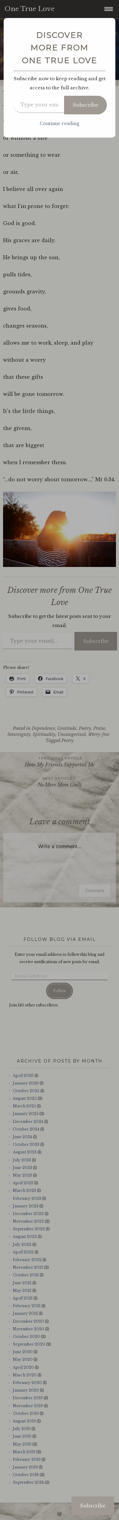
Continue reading (59, 123)
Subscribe (85, 105)
